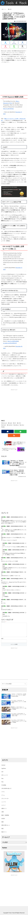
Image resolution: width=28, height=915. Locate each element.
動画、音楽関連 (5, 815)
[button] (25, 684)
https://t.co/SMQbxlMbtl (12, 341)
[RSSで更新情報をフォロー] (14, 435)
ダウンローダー (5, 798)
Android (3, 765)
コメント (3, 621)
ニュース (3, 801)
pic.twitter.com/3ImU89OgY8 (10, 343)
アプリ (3, 791)
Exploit (10, 423)
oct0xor (22, 425)
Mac (2, 778)
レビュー (3, 805)
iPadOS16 (10, 425)
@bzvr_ (17, 101)
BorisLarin (5, 423)
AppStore (3, 768)
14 (16, 21)
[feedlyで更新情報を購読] (20, 431)
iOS (15, 423)
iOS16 (19, 423)
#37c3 (10, 103)
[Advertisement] (14, 78)
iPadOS (4, 425)
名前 (2, 638)
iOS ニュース (4, 775)
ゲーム (3, 795)
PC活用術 (3, 785)
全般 (2, 811)
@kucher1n (6, 103)
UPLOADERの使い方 (6, 788)
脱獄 (4, 420)
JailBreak (17, 425)
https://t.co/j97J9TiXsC (8, 108)
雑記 (2, 828)
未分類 (3, 818)
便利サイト (4, 808)
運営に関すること (5, 825)
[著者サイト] (7, 431)
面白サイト (4, 831)
